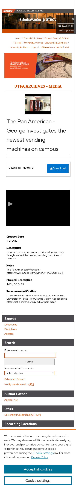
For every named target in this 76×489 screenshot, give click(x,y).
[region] (38, 459)
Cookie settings (43, 453)
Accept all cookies (38, 469)
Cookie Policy (39, 457)
